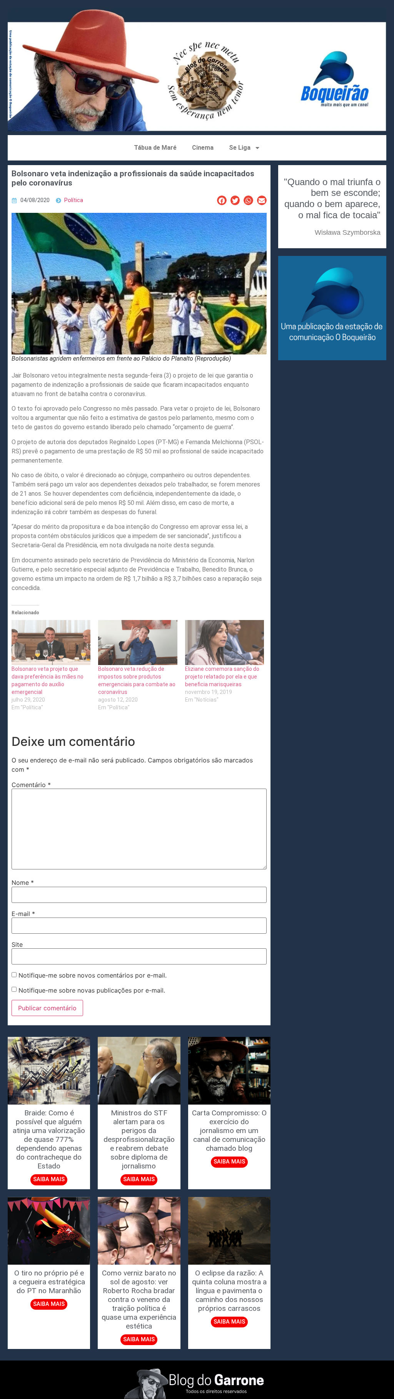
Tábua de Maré (155, 147)
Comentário (31, 785)
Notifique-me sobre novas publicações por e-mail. (91, 990)
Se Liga (239, 147)
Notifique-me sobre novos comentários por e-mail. (92, 975)
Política (73, 200)
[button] (222, 200)
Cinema (203, 147)
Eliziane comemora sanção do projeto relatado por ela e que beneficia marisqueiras (222, 676)
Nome (23, 882)
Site (17, 944)
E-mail (23, 914)
